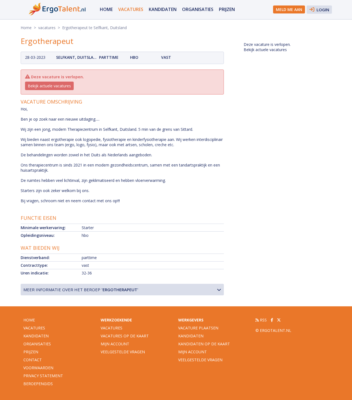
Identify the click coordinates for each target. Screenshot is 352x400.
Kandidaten (163, 9)
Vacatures (111, 327)
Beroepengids (38, 383)
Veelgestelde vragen (123, 351)
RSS (263, 320)
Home (106, 9)
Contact (32, 359)
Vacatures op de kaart (125, 335)
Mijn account (115, 343)
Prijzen (227, 9)
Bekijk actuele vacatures (49, 85)
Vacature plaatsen (198, 327)
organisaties (197, 9)
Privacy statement (43, 375)
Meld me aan (289, 9)
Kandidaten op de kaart (204, 343)
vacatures (130, 9)
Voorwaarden (38, 367)
